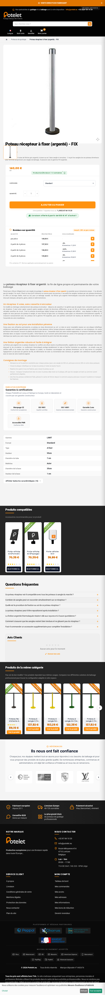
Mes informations (62, 902)
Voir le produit (13, 732)
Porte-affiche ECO (52, 552)
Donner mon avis (54, 654)
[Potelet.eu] (13, 15)
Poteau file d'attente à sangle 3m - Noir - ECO (14, 722)
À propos (10, 881)
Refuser (84, 991)
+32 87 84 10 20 (65, 838)
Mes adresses (60, 897)
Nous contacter (12, 908)
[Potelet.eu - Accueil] (16, 841)
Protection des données (16, 902)
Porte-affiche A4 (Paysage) (33, 552)
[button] (69, 183)
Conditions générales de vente (19, 892)
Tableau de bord (61, 881)
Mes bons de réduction (64, 908)
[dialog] (52, 989)
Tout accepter (95, 991)
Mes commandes (62, 886)
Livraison (10, 886)
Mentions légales (13, 897)
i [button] (64, 173)
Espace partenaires (91, 8)
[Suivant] (99, 707)
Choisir (5, 991)
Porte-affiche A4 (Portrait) (14, 552)
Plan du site (11, 913)
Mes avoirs (59, 892)
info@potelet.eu (71, 10)
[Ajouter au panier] (92, 238)
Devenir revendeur (62, 913)
